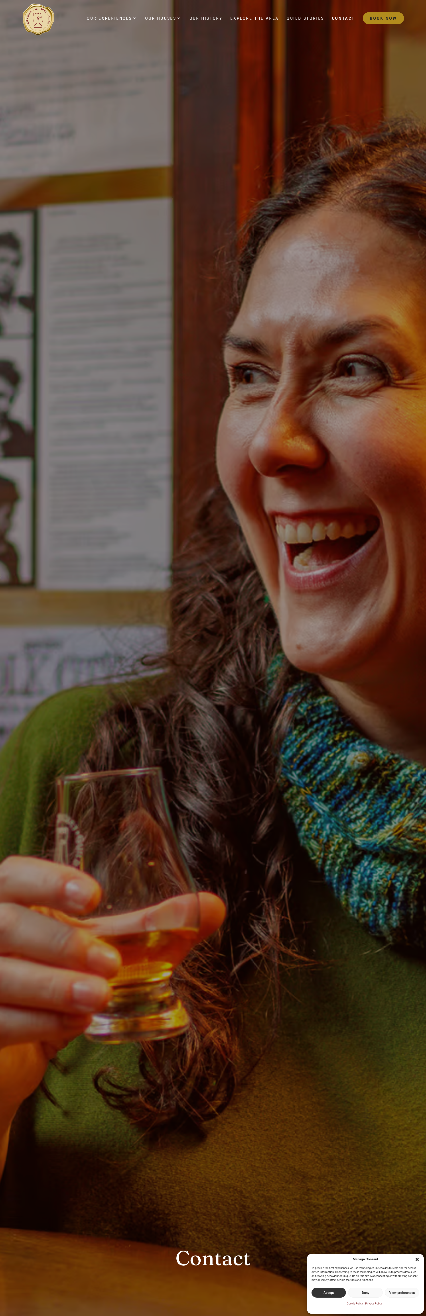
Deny (365, 1293)
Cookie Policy (355, 1303)
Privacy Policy (373, 1303)
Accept (328, 1293)
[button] (417, 1259)
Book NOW (383, 18)
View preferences (402, 1293)
